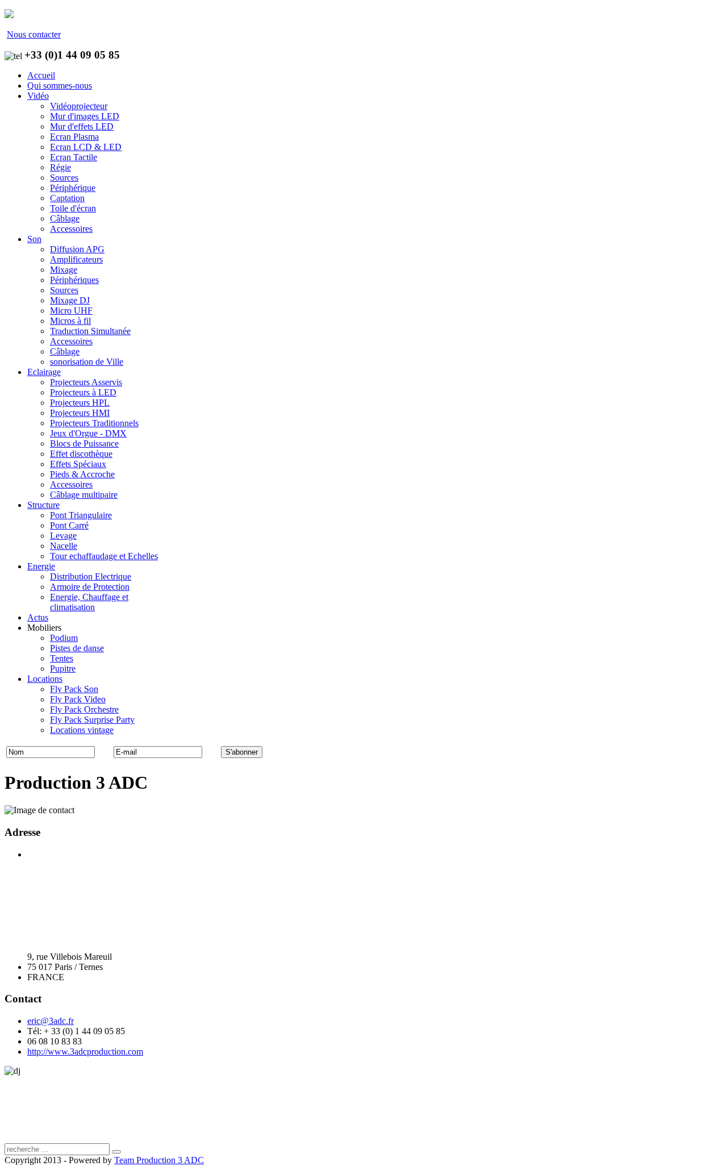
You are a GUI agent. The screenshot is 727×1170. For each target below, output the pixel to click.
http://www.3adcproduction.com (85, 1051)
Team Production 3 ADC (159, 1160)
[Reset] (116, 1152)
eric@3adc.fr (50, 1021)
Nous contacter (34, 34)
